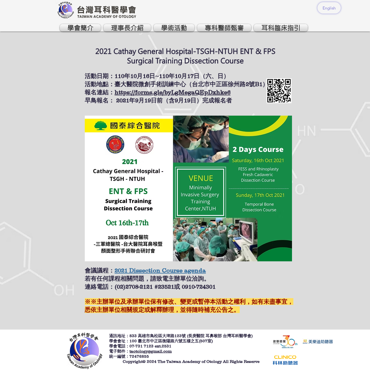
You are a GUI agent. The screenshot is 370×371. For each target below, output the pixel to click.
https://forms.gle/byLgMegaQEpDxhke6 (173, 92)
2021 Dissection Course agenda (160, 270)
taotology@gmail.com (150, 351)
